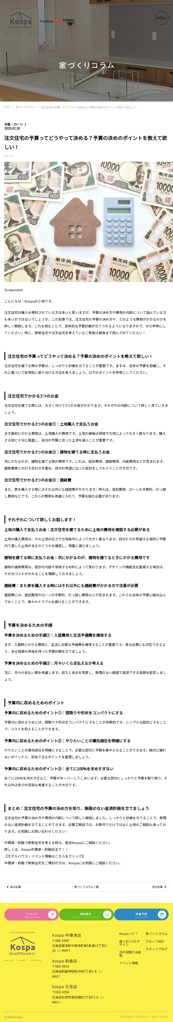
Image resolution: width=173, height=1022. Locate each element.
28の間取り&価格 (130, 953)
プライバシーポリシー (133, 1016)
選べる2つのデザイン (129, 943)
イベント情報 (128, 963)
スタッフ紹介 (155, 941)
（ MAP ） (64, 950)
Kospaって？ (128, 933)
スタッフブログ (157, 949)
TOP (7, 107)
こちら (60, 856)
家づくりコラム (25, 107)
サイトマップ (160, 1016)
